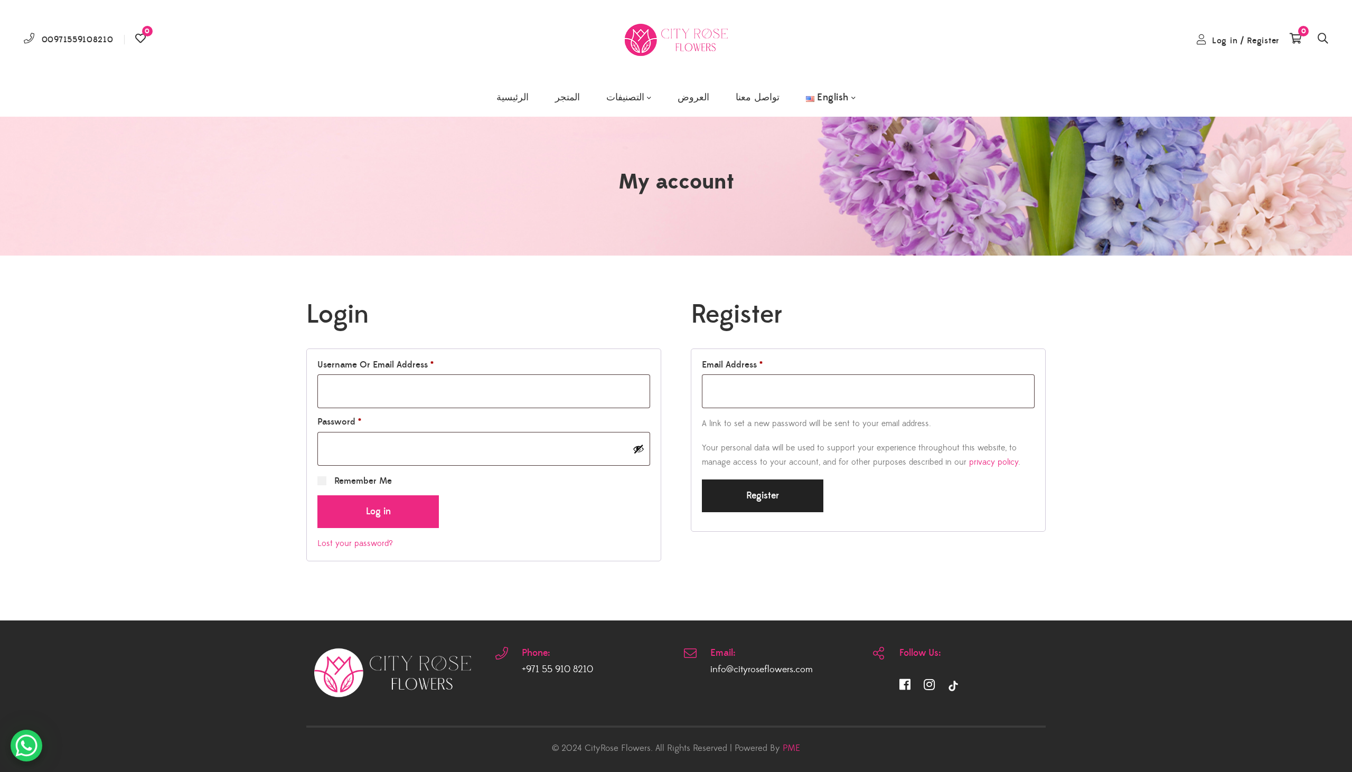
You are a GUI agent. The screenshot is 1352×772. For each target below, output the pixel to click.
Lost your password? (355, 543)
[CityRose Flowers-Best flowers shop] (676, 40)
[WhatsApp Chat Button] (26, 745)
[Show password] (638, 449)
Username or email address (375, 365)
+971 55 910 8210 (557, 669)
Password (339, 422)
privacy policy (993, 462)
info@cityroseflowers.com (761, 669)
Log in (1224, 40)
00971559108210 (78, 39)
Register (1263, 40)
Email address (732, 365)
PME (791, 748)
